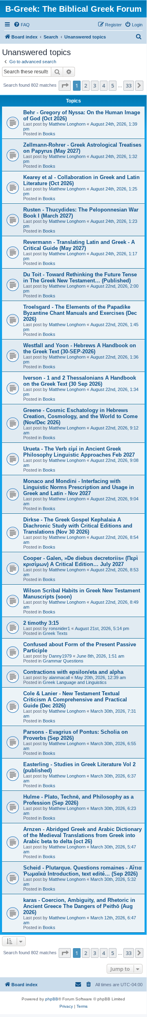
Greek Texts (55, 633)
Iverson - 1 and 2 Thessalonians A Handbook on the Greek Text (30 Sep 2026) (79, 381)
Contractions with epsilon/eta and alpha (73, 672)
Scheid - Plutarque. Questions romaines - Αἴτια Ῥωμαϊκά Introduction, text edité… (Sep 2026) (82, 871)
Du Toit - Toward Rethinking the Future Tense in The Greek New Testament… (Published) (80, 277)
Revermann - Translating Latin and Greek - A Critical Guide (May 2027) (79, 245)
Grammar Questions (63, 660)
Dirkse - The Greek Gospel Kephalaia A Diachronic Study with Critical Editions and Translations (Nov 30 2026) (77, 526)
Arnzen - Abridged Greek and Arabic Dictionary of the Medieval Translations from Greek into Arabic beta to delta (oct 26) (82, 835)
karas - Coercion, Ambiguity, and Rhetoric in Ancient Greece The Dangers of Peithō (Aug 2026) (79, 906)
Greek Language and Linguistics (75, 682)
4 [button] (103, 85)
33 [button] (129, 85)
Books (49, 133)
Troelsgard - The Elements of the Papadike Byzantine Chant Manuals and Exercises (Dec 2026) (80, 313)
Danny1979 (60, 656)
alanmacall (59, 677)
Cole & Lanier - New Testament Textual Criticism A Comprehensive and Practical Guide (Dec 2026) (75, 699)
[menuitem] (21, 25)
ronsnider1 (59, 628)
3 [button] (94, 85)
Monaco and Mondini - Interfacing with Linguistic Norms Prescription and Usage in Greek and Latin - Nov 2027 (78, 487)
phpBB (51, 999)
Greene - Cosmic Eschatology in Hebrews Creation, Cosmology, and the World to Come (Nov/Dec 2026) (80, 416)
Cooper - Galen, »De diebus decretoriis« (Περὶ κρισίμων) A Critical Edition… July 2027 (80, 561)
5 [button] (112, 85)
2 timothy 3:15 (41, 623)
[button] (65, 85)
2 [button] (85, 85)
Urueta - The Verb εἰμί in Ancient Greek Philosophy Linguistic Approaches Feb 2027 (79, 452)
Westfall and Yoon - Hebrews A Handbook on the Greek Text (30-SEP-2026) (79, 348)
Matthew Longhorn (67, 124)
